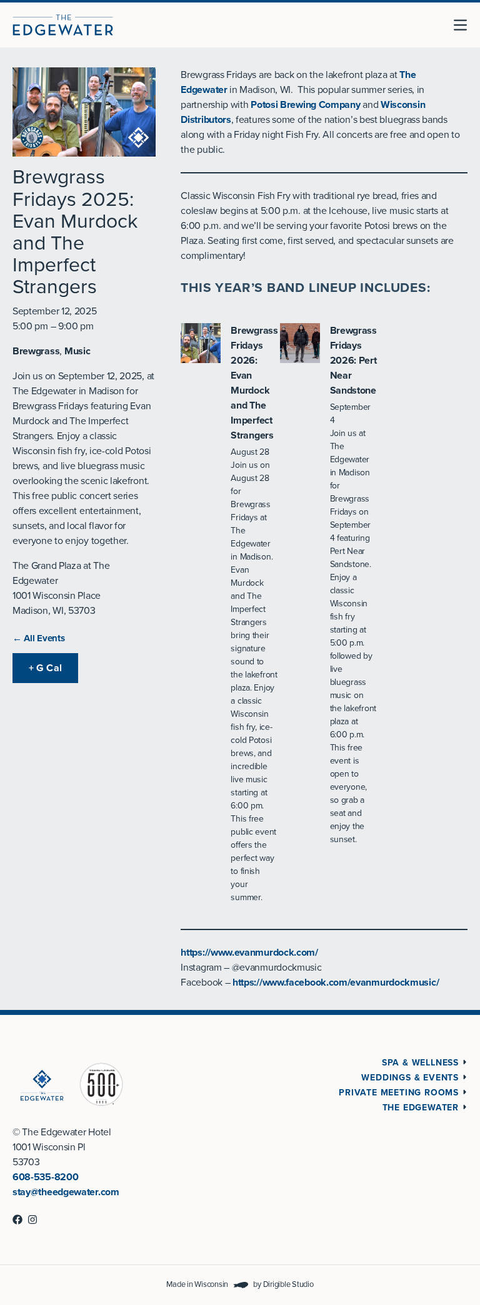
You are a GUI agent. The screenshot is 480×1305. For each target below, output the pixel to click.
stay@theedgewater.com (65, 1192)
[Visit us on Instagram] (33, 1220)
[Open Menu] (465, 25)
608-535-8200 (45, 1177)
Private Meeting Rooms (399, 1092)
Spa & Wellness (420, 1062)
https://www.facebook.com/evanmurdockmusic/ (335, 982)
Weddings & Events (410, 1077)
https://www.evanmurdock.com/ (249, 952)
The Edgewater (420, 1107)
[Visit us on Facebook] (17, 1220)
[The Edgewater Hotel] (62, 25)
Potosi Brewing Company (305, 105)
